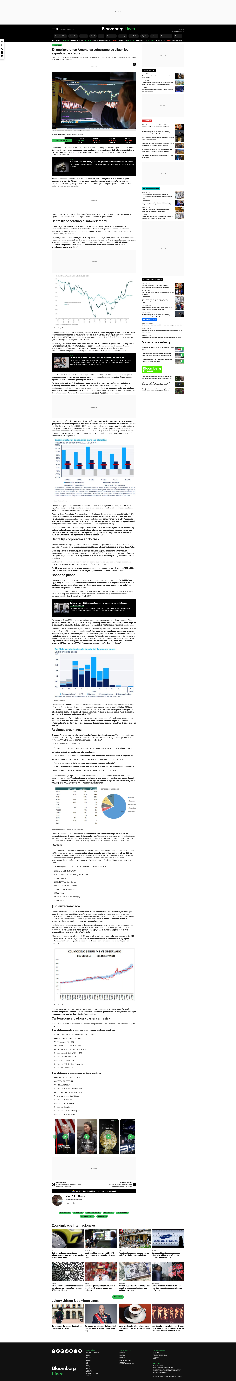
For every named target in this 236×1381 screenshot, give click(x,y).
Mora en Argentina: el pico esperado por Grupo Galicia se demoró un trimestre (68, 1185)
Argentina (57, 45)
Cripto (121, 1359)
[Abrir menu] (53, 29)
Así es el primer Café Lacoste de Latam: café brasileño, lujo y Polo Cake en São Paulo (134, 1328)
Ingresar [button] (181, 29)
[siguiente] (134, 1184)
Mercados (122, 1354)
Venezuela (88, 1360)
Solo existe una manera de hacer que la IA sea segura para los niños (161, 337)
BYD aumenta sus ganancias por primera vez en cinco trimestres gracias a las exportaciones (68, 1255)
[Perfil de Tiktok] (75, 1351)
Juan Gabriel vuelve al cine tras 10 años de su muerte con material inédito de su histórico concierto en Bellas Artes (168, 1328)
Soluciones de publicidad (160, 1372)
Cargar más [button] (118, 1297)
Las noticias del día (65, 1212)
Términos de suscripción (160, 1355)
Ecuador (88, 1365)
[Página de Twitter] (58, 1351)
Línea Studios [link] (133, 36)
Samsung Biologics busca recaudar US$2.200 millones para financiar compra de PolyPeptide (166, 1255)
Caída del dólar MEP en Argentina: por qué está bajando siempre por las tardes (101, 161)
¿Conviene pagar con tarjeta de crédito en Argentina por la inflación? (97, 357)
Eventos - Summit (158, 1366)
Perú (87, 1363)
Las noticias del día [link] (60, 36)
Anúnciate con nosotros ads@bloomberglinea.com (167, 1369)
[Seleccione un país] (73, 29)
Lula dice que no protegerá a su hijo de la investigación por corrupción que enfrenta (101, 1288)
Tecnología (156, 1357)
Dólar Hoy (122, 1355)
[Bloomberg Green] (163, 370)
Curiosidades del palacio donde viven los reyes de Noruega (67, 1327)
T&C (154, 1359)
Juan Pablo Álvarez (59, 134)
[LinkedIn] (74, 1203)
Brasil (87, 1354)
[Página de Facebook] (53, 1351)
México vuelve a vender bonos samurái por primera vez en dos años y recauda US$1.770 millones (67, 1288)
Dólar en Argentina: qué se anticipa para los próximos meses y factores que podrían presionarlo (134, 1288)
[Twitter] (71, 1203)
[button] (134, 64)
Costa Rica (88, 1370)
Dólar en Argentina (102, 1216)
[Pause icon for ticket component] (53, 40)
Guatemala (88, 1375)
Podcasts (122, 1362)
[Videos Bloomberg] (163, 342)
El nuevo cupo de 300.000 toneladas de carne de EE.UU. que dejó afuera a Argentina (119, 1185)
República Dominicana (92, 1373)
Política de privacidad (159, 1354)
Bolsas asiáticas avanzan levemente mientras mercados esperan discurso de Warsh (167, 1288)
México (88, 1355)
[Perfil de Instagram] (67, 1351)
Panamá (88, 1367)
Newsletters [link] (73, 36)
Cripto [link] (101, 36)
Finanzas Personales (125, 1360)
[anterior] (53, 1184)
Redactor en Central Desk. (74, 1199)
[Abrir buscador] (57, 29)
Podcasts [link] (154, 36)
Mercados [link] (83, 36)
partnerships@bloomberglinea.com (163, 1367)
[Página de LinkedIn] (71, 1351)
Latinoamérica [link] (111, 36)
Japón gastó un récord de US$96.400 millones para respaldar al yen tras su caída (100, 1255)
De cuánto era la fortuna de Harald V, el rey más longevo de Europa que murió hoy (100, 1328)
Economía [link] (178, 36)
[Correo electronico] (67, 1203)
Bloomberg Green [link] (166, 36)
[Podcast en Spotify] (80, 1351)
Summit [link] (93, 36)
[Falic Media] (173, 31)
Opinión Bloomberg (149, 320)
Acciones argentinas (122, 1212)
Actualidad (122, 1357)
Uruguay (88, 1368)
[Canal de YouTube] (62, 1351)
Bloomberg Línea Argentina (93, 1212)
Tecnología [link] (123, 36)
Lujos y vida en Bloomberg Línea (75, 1301)
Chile (87, 1362)
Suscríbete (156, 1352)
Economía (122, 1352)
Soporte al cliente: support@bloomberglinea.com (166, 1370)
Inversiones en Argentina (87, 1216)
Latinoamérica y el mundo (92, 1352)
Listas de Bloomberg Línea (126, 1363)
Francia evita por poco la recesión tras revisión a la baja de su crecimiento (134, 1254)
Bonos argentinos (108, 1212)
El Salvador (89, 1372)
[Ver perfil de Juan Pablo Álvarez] (59, 1200)
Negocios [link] (144, 36)
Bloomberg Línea (78, 1212)
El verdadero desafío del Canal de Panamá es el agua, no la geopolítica (162, 325)
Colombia (88, 1359)
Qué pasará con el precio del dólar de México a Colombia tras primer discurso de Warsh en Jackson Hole (157, 196)
